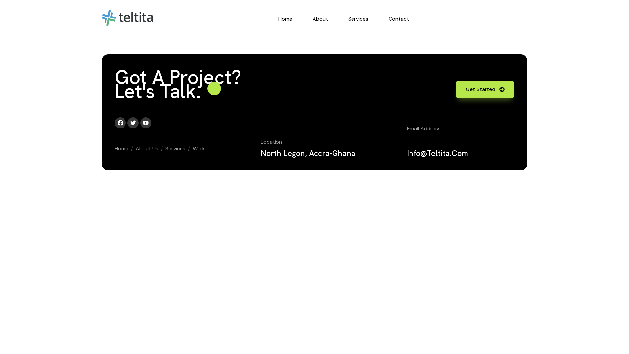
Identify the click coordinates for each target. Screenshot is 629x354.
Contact (399, 18)
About (320, 18)
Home (285, 18)
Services (358, 18)
